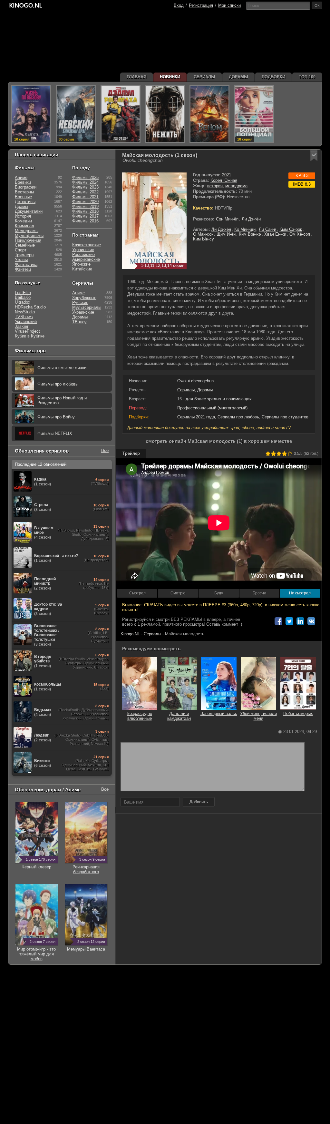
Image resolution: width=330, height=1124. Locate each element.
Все (105, 450)
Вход (179, 5)
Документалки (29, 211)
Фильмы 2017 (85, 216)
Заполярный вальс (218, 713)
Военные (23, 196)
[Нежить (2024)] (165, 114)
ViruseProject (27, 331)
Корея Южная (223, 180)
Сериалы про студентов (285, 417)
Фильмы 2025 (85, 177)
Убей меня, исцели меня (258, 716)
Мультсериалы (86, 307)
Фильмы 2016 (85, 221)
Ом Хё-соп (299, 234)
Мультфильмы (29, 235)
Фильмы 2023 (85, 187)
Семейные (25, 245)
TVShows (24, 316)
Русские (80, 302)
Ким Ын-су (203, 239)
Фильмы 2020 (85, 201)
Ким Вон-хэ (250, 234)
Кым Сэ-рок (290, 229)
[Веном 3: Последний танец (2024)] (209, 114)
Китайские (82, 269)
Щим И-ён (226, 234)
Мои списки (229, 5)
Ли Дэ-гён (251, 219)
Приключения (28, 240)
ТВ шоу (79, 321)
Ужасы (21, 259)
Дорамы (205, 389)
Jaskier (21, 326)
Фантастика (26, 264)
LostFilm (23, 292)
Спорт (20, 250)
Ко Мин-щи (245, 229)
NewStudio (25, 311)
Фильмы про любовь (57, 384)
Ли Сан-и (267, 229)
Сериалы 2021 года (196, 417)
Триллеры (24, 254)
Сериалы (186, 389)
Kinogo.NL (130, 633)
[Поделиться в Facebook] (278, 621)
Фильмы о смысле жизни (61, 367)
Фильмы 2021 (85, 196)
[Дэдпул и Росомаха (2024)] (121, 114)
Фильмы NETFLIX (54, 433)
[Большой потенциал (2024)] (254, 114)
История (23, 216)
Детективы (25, 201)
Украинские (83, 249)
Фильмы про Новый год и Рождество (62, 400)
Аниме (21, 177)
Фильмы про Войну (56, 417)
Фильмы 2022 (85, 192)
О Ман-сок (203, 234)
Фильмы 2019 (85, 206)
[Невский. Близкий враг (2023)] (76, 114)
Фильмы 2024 (85, 182)
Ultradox (22, 302)
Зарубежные (84, 297)
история (215, 185)
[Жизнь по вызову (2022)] (31, 114)
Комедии (23, 221)
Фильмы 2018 (85, 211)
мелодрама (236, 185)
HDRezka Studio (30, 307)
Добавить (198, 801)
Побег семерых (298, 713)
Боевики (23, 182)
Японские (81, 264)
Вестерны (24, 192)
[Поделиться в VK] (311, 621)
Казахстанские (86, 244)
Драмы (21, 206)
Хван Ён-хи (275, 234)
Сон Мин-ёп (227, 219)
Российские (83, 254)
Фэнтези (23, 269)
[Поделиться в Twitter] (289, 621)
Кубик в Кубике (29, 336)
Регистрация (201, 5)
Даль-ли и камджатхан (179, 716)
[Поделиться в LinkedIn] (300, 621)
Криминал (24, 225)
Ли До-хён (221, 229)
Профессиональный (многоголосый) (212, 408)
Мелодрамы (26, 230)
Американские (86, 259)
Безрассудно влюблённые (139, 716)
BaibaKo (23, 297)
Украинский (26, 321)
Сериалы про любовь (238, 417)
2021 (226, 174)
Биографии (25, 187)
